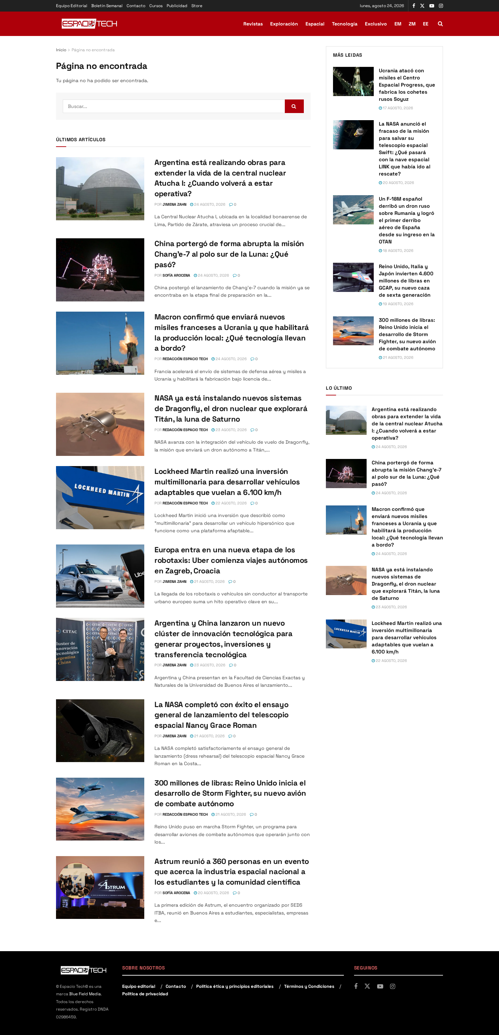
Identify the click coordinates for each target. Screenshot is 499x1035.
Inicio (61, 50)
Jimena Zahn (174, 204)
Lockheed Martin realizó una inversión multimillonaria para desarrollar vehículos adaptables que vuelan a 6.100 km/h (227, 481)
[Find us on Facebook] (413, 6)
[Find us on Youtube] (431, 6)
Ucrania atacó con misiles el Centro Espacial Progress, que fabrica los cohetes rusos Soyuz (407, 84)
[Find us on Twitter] (422, 6)
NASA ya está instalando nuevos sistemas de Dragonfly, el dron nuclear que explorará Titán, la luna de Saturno (230, 408)
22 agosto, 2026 (231, 503)
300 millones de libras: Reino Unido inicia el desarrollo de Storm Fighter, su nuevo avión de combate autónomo (230, 793)
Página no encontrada (93, 50)
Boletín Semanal (107, 5)
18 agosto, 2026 (397, 250)
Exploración (284, 24)
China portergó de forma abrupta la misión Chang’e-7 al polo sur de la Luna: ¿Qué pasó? (229, 254)
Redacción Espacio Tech (185, 358)
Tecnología (344, 24)
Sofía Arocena (176, 275)
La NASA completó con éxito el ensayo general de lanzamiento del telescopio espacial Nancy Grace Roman (221, 715)
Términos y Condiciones (309, 986)
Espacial (315, 24)
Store (196, 5)
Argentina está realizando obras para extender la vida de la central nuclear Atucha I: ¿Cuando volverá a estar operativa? (407, 423)
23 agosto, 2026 (231, 429)
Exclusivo (376, 24)
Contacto (136, 5)
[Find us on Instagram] (441, 6)
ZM (412, 24)
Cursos (156, 5)
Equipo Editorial (71, 5)
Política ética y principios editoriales (235, 986)
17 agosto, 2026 (397, 108)
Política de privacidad (145, 994)
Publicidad (177, 5)
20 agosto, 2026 (213, 892)
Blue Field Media (85, 994)
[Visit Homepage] (90, 24)
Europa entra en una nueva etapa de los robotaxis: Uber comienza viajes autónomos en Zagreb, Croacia (231, 560)
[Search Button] (440, 24)
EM (397, 24)
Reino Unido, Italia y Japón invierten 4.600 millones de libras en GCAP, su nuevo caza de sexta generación (406, 280)
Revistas (253, 24)
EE (425, 24)
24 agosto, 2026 (209, 204)
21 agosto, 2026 (209, 581)
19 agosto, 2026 (397, 303)
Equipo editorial (138, 986)
